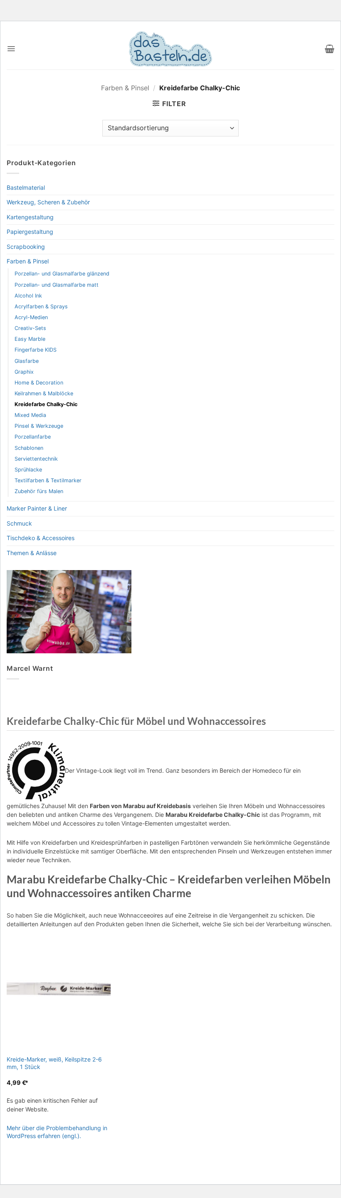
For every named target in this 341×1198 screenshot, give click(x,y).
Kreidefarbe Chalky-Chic (46, 404)
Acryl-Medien (31, 317)
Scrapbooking (26, 246)
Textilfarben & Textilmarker (48, 480)
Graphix (24, 372)
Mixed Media (30, 415)
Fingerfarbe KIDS (36, 350)
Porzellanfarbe (33, 437)
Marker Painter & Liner (37, 508)
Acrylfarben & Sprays (41, 306)
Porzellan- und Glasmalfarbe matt (57, 285)
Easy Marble (30, 339)
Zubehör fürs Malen (39, 491)
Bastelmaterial (26, 187)
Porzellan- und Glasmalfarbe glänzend (62, 273)
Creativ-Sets (30, 328)
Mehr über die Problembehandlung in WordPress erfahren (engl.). (57, 1131)
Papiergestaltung (30, 231)
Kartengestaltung (30, 217)
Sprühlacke (28, 469)
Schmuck (19, 523)
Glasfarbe (27, 361)
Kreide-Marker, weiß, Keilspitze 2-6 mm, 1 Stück (54, 1063)
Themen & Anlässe (32, 552)
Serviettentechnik (36, 459)
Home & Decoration (39, 382)
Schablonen (29, 448)
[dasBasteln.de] (170, 49)
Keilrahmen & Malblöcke (44, 393)
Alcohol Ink (28, 296)
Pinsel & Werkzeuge (39, 426)
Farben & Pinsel (125, 88)
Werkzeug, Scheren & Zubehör (48, 202)
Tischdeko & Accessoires (40, 537)
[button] (11, 48)
